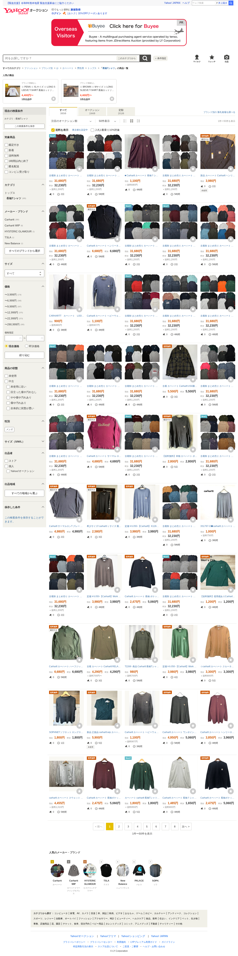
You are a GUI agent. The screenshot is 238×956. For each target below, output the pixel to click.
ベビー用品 (97, 923)
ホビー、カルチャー (155, 913)
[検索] (231, 3)
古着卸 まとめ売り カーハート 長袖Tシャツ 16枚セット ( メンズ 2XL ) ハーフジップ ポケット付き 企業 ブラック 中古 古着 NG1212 (104, 175)
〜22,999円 (14, 318)
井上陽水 (222, 3)
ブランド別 (47, 68)
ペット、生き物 (190, 918)
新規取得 (76, 9)
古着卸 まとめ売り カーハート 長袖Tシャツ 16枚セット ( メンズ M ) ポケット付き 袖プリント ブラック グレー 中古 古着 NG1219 (180, 175)
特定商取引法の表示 (83, 946)
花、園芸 (56, 923)
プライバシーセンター (101, 942)
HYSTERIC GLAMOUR (20, 231)
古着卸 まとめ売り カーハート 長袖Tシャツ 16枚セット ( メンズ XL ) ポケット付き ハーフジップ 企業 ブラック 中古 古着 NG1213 (104, 386)
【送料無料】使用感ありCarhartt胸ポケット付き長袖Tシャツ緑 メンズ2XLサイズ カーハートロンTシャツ (217, 596)
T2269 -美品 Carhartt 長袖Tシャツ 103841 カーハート (142, 666)
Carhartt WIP (14, 225)
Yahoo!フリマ (108, 936)
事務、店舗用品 (41, 923)
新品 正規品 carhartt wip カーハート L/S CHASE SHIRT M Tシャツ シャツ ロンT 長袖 (104, 732)
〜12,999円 (14, 312)
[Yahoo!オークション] (26, 9)
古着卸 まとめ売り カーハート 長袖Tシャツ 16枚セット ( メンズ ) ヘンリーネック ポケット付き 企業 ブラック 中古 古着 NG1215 (217, 386)
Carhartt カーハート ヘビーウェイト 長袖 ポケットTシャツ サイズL (142, 732)
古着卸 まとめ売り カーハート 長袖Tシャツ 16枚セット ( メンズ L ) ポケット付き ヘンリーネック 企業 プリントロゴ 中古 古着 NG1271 (142, 456)
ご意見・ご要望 (130, 946)
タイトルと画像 (124, 120)
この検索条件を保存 (25, 126)
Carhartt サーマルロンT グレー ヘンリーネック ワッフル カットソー (66, 526)
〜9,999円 (13, 306)
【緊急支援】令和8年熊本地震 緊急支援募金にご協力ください (40, 3)
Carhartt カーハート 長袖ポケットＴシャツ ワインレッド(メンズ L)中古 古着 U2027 (104, 798)
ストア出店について (108, 946)
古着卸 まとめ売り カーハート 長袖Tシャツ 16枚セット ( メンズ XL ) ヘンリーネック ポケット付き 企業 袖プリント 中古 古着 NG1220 (217, 316)
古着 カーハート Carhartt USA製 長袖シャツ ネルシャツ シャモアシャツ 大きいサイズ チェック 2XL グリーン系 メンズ (180, 386)
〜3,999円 (13, 294)
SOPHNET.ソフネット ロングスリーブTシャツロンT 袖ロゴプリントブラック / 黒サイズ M (66, 732)
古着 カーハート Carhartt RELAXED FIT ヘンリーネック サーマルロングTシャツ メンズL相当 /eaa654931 (104, 666)
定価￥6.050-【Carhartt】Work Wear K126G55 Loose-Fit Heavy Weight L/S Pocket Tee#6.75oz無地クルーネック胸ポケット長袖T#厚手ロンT (180, 666)
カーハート (67, 68)
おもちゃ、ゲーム (134, 913)
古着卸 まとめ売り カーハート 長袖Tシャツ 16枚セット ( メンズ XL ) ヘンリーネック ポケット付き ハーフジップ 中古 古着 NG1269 (180, 596)
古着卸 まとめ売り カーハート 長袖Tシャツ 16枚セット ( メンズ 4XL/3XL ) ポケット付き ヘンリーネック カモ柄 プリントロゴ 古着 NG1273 (66, 386)
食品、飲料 (151, 918)
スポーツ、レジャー (43, 918)
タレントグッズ (113, 923)
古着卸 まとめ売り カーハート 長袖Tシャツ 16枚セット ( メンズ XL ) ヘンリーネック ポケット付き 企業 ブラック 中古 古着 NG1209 (180, 316)
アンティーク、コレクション (182, 913)
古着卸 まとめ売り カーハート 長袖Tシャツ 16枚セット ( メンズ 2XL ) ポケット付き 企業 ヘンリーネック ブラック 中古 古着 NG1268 (180, 245)
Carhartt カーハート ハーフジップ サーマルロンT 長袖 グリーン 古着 (66, 666)
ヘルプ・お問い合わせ (154, 946)
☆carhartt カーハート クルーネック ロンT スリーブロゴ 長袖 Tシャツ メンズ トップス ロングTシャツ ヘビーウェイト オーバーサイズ (217, 666)
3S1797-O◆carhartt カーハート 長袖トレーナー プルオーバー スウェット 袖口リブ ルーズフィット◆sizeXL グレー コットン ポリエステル (217, 526)
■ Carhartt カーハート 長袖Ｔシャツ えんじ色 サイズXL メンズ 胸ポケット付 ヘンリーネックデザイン (142, 175)
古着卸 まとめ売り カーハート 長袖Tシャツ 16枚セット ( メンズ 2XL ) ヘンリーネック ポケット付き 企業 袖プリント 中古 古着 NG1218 (66, 456)
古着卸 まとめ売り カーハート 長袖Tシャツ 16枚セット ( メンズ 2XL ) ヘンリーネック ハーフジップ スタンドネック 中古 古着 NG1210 (217, 245)
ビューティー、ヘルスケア (130, 918)
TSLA (9, 237)
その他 (179, 923)
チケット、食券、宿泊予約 (76, 923)
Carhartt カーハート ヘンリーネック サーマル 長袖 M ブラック (104, 245)
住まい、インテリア (170, 918)
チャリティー (166, 923)
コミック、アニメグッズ (136, 923)
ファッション (31, 68)
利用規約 (121, 942)
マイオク (197, 62)
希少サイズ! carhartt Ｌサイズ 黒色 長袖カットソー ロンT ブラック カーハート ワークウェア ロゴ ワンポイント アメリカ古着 (104, 526)
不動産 (154, 923)
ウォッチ (212, 62)
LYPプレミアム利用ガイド (144, 942)
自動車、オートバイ (66, 918)
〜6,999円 (13, 300)
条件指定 (160, 58)
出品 (227, 62)
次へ (184, 826)
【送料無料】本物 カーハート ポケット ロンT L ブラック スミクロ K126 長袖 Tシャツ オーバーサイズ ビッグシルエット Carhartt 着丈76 (180, 456)
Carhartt (12, 219)
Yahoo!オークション (82, 936)
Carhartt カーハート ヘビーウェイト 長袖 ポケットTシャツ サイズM (104, 316)
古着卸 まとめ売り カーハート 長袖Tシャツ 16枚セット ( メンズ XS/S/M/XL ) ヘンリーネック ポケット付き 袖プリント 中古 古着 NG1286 (217, 456)
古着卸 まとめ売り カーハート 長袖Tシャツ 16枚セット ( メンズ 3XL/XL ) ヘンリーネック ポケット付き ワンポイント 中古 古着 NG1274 (142, 316)
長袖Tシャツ (108, 68)
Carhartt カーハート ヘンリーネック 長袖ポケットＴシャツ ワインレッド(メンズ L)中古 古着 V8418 (217, 732)
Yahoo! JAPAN (172, 2)
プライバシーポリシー (74, 942)
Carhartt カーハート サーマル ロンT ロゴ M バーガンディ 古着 (104, 456)
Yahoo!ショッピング (133, 936)
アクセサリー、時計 (104, 918)
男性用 (80, 68)
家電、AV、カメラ (79, 913)
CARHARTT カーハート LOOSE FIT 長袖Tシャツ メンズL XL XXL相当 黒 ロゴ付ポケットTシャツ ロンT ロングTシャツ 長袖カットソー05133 (66, 316)
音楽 (93, 913)
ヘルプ (186, 2)
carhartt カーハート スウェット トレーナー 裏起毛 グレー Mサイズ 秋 (66, 798)
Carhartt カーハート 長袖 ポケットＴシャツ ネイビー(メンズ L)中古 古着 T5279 (142, 596)
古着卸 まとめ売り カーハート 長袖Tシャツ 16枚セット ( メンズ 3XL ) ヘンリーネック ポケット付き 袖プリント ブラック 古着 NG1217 (180, 526)
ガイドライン (168, 942)
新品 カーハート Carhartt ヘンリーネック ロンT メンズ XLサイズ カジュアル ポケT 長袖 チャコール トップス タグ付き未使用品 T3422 (217, 175)
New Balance (14, 243)
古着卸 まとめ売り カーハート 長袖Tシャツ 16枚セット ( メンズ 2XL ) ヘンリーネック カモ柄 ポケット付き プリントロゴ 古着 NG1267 (66, 175)
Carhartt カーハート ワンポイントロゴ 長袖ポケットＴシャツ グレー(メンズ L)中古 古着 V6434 (180, 732)
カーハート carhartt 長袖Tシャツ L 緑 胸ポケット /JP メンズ (142, 798)
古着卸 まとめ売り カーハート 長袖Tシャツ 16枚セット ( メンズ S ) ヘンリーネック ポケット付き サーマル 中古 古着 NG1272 (66, 596)
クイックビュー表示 (138, 120)
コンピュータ (61, 913)
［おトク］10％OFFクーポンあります (86, 13)
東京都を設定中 (80, 130)
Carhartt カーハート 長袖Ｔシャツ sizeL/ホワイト (180, 798)
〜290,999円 (14, 324)
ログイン (56, 13)
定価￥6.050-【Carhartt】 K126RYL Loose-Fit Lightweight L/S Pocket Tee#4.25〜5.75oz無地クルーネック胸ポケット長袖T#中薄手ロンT (142, 526)
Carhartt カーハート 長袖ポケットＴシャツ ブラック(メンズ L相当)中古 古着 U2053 (217, 798)
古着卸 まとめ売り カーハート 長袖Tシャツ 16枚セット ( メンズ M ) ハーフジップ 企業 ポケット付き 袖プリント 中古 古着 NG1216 (142, 386)
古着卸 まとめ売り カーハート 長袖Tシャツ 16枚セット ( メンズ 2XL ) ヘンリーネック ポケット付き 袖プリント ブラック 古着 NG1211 (66, 245)
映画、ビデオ (116, 913)
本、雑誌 (102, 913)
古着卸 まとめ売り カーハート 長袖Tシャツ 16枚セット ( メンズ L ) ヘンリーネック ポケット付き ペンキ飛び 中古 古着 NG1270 (142, 245)
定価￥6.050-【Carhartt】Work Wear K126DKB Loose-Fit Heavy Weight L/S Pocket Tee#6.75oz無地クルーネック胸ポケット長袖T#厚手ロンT (104, 596)
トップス (92, 68)
